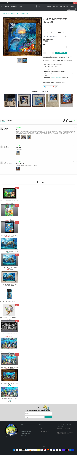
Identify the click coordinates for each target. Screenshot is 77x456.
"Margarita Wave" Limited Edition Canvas (9, 210)
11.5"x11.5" (46, 41)
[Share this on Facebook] (47, 86)
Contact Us (72, 6)
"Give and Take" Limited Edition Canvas (9, 359)
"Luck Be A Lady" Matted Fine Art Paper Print (9, 193)
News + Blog (55, 6)
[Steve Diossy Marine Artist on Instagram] (46, 431)
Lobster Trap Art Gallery (56, 77)
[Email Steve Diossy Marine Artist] (48, 431)
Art (2, 6)
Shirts (20, 6)
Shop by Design (14, 6)
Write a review (2, 121)
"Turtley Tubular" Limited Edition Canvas (9, 260)
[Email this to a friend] (56, 86)
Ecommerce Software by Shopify (39, 446)
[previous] (5, 37)
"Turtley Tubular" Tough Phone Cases (9, 294)
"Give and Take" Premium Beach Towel (9, 392)
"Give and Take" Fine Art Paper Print (9, 343)
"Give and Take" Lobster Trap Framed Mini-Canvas (9, 375)
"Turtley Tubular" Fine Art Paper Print (9, 243)
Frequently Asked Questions (26, 431)
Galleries (49, 6)
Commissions (23, 435)
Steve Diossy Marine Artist (10, 446)
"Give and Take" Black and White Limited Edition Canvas (9, 326)
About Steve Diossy (64, 6)
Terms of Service (24, 442)
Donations (23, 437)
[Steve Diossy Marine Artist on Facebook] (40, 431)
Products (7, 6)
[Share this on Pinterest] (50, 86)
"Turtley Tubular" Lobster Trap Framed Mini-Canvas (9, 277)
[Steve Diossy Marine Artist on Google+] (42, 431)
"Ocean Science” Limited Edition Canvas (9, 227)
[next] (40, 37)
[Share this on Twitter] (44, 86)
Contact (22, 429)
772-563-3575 (13, 3)
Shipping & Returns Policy (25, 433)
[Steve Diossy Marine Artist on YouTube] (44, 431)
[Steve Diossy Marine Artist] (39, 6)
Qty (43, 50)
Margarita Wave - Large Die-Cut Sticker (9, 310)
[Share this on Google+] (53, 86)
